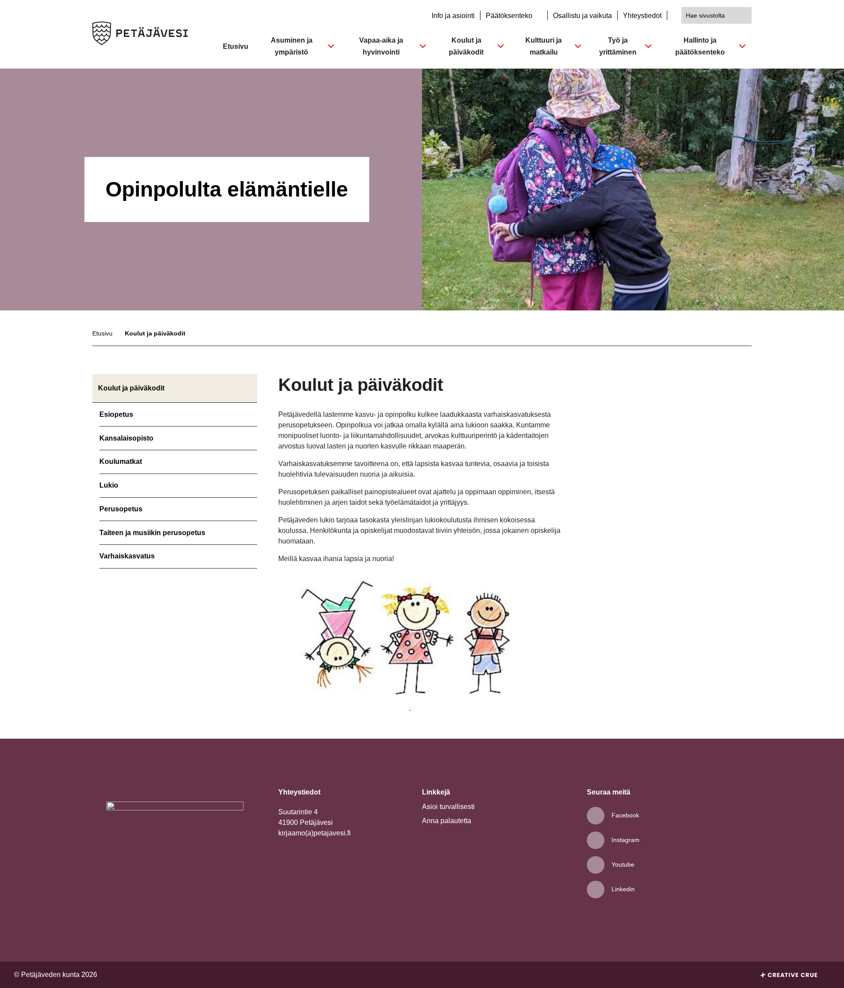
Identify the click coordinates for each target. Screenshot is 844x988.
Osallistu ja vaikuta (582, 15)
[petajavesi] (140, 34)
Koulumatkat (120, 461)
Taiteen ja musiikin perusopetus (152, 532)
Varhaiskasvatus (127, 556)
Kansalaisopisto (126, 438)
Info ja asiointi (453, 15)
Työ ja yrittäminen (618, 46)
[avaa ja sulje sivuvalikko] (251, 415)
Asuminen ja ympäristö (292, 46)
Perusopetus (120, 509)
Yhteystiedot (642, 15)
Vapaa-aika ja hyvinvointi (381, 46)
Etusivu (235, 46)
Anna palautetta (446, 820)
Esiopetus (116, 414)
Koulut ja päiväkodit (466, 46)
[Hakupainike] (743, 15)
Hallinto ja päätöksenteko (700, 46)
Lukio (108, 485)
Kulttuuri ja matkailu (543, 46)
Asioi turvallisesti (448, 806)
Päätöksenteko (510, 15)
